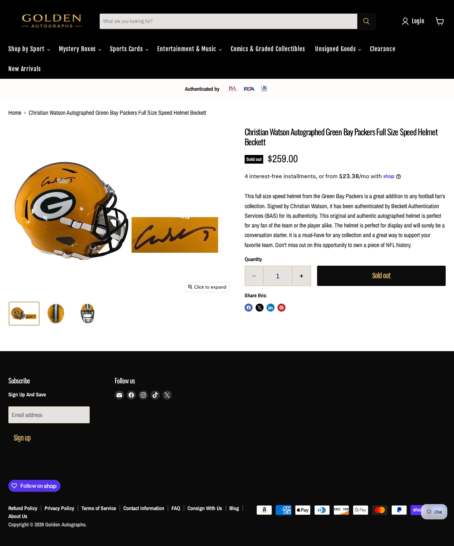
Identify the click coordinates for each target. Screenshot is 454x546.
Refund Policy (22, 508)
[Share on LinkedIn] (271, 308)
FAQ (175, 508)
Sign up (22, 438)
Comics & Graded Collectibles (268, 49)
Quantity (253, 259)
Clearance (382, 49)
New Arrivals (24, 68)
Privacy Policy (59, 508)
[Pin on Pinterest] (281, 308)
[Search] (366, 21)
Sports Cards (127, 49)
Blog (234, 508)
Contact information (143, 508)
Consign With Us (204, 508)
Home (14, 112)
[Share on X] (260, 308)
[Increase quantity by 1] (301, 276)
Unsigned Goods (336, 49)
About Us (17, 516)
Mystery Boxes (78, 49)
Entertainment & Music (187, 49)
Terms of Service (98, 508)
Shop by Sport (27, 49)
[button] (414, 21)
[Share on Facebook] (249, 308)
